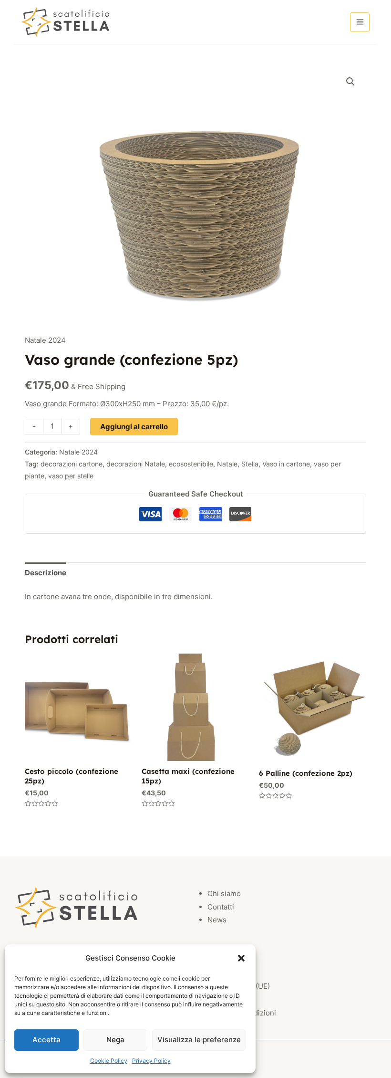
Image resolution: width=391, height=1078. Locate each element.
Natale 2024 (45, 340)
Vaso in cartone (286, 464)
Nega (115, 1039)
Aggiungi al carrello (134, 426)
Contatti (220, 906)
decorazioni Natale (135, 464)
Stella (249, 464)
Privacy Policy (151, 1060)
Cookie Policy (108, 1060)
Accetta (46, 1039)
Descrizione (45, 572)
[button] (241, 958)
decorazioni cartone (72, 464)
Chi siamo (224, 893)
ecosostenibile (191, 464)
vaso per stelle (70, 476)
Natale (227, 464)
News (216, 919)
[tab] (45, 572)
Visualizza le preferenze (199, 1039)
